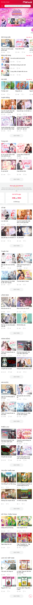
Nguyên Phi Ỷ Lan (6, 588)
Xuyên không (5, 97)
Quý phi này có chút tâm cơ (24, 111)
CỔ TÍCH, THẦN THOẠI (9, 514)
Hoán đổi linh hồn (19, 48)
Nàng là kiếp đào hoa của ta (24, 368)
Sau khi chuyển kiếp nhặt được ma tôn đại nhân (7, 111)
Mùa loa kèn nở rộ (6, 308)
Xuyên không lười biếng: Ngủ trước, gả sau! (23, 128)
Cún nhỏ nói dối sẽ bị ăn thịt (17, 58)
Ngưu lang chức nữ (6, 544)
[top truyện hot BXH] (16, 17)
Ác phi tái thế (4, 171)
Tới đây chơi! (4, 91)
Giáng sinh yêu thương (7, 527)
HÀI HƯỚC (4, 382)
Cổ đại (3, 207)
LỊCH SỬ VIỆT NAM (7, 558)
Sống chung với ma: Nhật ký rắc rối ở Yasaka (8, 282)
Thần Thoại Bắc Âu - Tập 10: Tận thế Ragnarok (23, 544)
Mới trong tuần (6, 37)
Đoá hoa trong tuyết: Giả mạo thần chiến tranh (23, 352)
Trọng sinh (4, 141)
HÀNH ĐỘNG (5, 338)
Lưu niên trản (4, 221)
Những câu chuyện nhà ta (8, 500)
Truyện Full (4, 251)
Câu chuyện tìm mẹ (22, 527)
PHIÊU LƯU (5, 427)
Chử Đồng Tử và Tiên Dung (8, 484)
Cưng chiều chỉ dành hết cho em (18, 71)
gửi (16, 198)
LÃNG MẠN (5, 295)
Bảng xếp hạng (6, 55)
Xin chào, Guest (5, 2)
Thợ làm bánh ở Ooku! (23, 281)
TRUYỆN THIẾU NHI (8, 470)
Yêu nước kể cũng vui (7, 571)
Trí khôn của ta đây (22, 500)
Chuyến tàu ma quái (6, 368)
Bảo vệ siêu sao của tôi (23, 308)
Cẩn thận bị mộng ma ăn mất (18, 65)
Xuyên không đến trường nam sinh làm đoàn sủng (7, 128)
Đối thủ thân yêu (21, 325)
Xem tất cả (29, 37)
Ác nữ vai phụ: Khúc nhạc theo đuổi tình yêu (8, 155)
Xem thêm (16, 135)
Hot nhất (4, 79)
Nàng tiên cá (18, 91)
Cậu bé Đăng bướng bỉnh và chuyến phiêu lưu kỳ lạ (24, 484)
